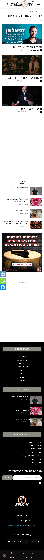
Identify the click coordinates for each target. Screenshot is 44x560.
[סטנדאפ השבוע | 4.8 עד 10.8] (22, 34)
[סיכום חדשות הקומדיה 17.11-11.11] (22, 65)
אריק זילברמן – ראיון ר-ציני (19, 188)
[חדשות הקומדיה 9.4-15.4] (22, 96)
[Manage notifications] (4, 555)
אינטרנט (5, 105)
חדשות (4, 74)
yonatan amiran (33, 81)
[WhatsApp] (14, 541)
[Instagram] (32, 541)
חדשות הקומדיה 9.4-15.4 (29, 108)
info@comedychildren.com (18, 526)
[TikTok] (20, 541)
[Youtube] (9, 541)
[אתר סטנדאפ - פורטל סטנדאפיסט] (22, 255)
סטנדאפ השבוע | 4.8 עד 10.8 (27, 47)
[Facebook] (38, 541)
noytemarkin (34, 50)
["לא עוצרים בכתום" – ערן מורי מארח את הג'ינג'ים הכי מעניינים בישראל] (36, 225)
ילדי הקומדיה (16, 553)
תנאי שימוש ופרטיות (27, 483)
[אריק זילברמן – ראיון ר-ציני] (36, 191)
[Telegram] (26, 541)
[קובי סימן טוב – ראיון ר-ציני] (36, 213)
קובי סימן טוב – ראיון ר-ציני (19, 210)
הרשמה (6, 478)
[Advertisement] (22, 146)
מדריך (4, 43)
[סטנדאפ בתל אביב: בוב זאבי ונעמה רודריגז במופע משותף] (36, 202)
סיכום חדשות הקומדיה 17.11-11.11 (24, 78)
